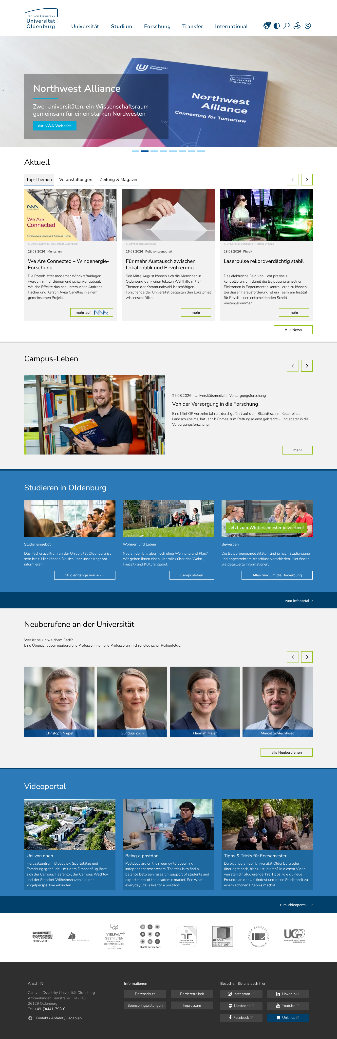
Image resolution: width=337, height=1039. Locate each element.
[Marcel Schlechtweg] (278, 702)
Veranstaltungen (75, 179)
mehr (201, 312)
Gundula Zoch (132, 733)
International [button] (231, 26)
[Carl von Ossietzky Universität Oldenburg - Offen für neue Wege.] (41, 18)
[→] (307, 179)
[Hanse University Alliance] (78, 936)
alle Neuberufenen (286, 752)
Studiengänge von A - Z (85, 575)
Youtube (288, 1005)
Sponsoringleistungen (145, 1005)
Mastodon (241, 1005)
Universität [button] (85, 26)
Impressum (192, 1005)
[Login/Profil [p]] (308, 27)
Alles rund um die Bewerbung (277, 575)
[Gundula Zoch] (132, 702)
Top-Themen (39, 179)
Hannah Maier (205, 733)
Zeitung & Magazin (118, 179)
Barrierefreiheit (192, 993)
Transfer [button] (192, 26)
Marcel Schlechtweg (278, 733)
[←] (293, 179)
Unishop (288, 1017)
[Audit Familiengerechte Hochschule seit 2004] (186, 936)
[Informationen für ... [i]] (297, 27)
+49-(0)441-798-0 (50, 1008)
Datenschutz (145, 993)
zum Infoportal (297, 600)
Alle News (293, 329)
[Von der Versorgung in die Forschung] (94, 415)
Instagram (241, 993)
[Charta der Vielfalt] (150, 936)
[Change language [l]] (267, 27)
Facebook (240, 1017)
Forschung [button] (157, 26)
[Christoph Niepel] (59, 702)
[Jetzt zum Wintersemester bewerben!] (267, 518)
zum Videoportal (293, 904)
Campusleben (191, 575)
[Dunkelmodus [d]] (277, 27)
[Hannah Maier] (205, 702)
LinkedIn (288, 993)
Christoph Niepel (59, 733)
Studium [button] (121, 26)
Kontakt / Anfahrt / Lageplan (59, 1018)
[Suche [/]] (287, 27)
